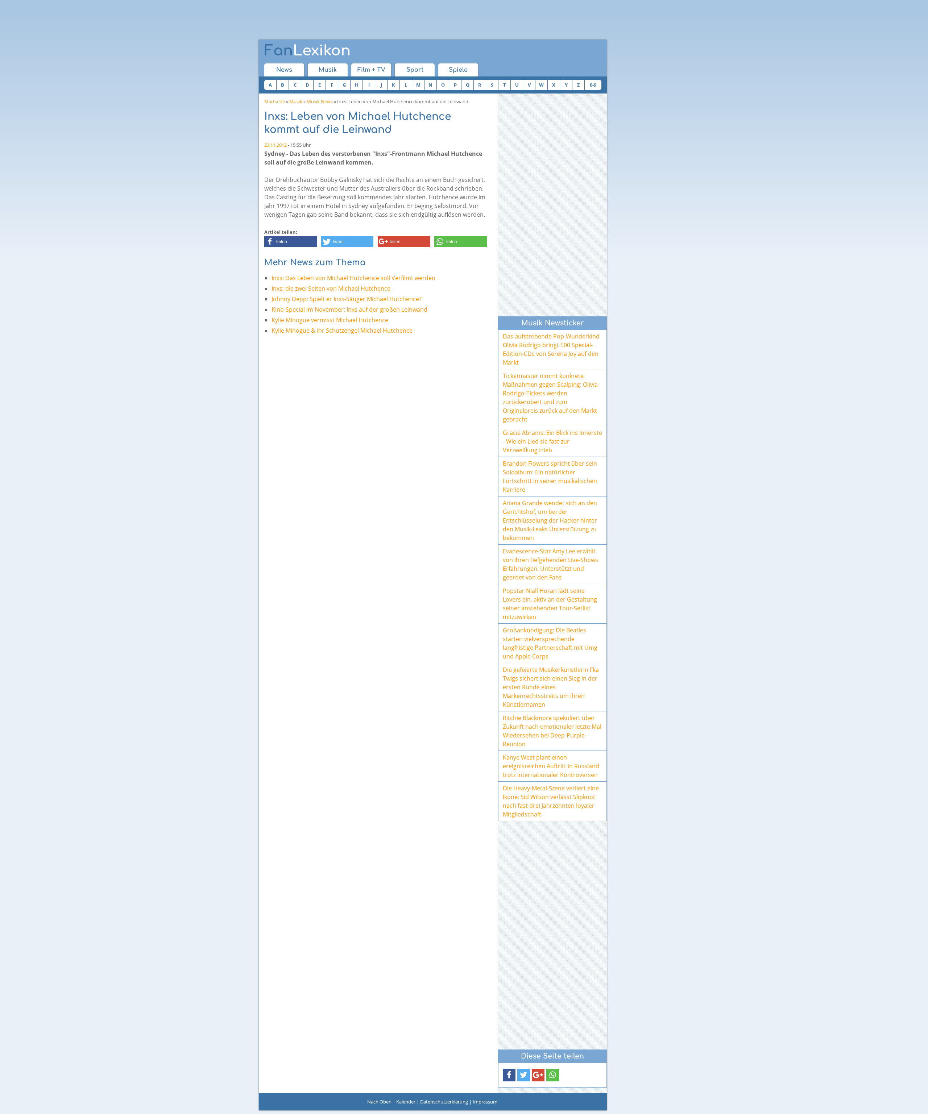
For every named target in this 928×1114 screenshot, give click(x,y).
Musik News (320, 101)
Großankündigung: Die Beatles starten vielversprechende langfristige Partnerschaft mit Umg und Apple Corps (550, 643)
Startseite (274, 101)
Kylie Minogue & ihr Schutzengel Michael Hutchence (342, 330)
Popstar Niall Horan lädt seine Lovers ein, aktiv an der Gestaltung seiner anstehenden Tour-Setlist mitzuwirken (550, 604)
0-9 (593, 85)
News (284, 70)
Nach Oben (379, 1101)
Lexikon (307, 51)
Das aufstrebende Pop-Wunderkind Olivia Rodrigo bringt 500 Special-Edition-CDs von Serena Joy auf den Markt (551, 349)
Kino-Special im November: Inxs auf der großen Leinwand (349, 309)
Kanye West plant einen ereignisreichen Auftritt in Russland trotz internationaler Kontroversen (551, 766)
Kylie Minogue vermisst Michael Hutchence (330, 320)
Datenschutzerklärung (444, 1101)
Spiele (458, 70)
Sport (414, 70)
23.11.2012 (275, 145)
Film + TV (371, 70)
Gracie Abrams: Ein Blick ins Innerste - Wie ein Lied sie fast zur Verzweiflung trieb (552, 441)
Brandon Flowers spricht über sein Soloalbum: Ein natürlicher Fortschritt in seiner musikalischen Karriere (550, 477)
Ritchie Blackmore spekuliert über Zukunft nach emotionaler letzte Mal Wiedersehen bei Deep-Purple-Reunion (552, 731)
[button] (290, 241)
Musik (328, 70)
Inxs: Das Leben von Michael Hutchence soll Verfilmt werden (353, 278)
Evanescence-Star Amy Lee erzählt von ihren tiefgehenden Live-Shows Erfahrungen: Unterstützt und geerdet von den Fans (550, 564)
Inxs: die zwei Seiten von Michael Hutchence (331, 288)
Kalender (405, 1101)
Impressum (485, 1101)
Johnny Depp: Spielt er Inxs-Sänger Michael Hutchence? (347, 299)
